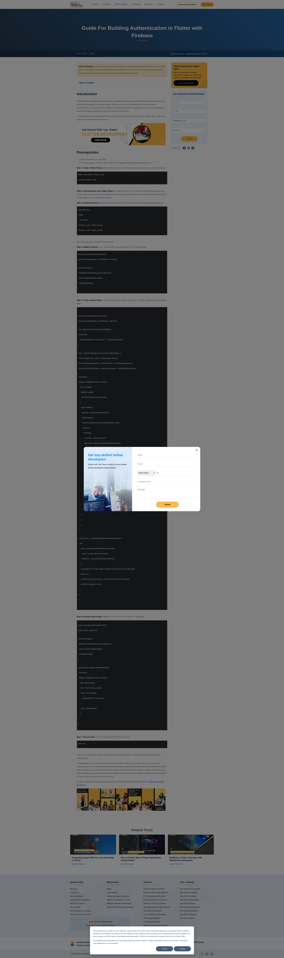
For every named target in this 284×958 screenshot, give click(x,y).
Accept (164, 949)
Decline (182, 949)
